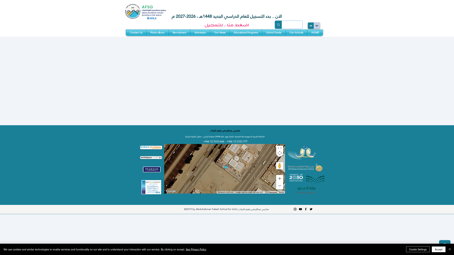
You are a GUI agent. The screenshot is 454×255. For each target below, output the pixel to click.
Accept (438, 249)
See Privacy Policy (196, 249)
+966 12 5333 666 (214, 141)
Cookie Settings (418, 249)
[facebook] (306, 209)
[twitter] (311, 209)
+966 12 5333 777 (236, 141)
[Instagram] (295, 209)
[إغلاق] (450, 249)
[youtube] (300, 209)
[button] (296, 32)
